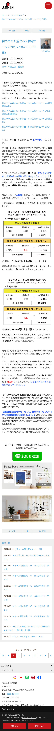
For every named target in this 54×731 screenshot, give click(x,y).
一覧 (27, 31)
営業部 (21, 67)
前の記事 (11, 31)
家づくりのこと (9, 67)
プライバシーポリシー (29, 718)
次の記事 (42, 31)
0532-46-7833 (12, 694)
